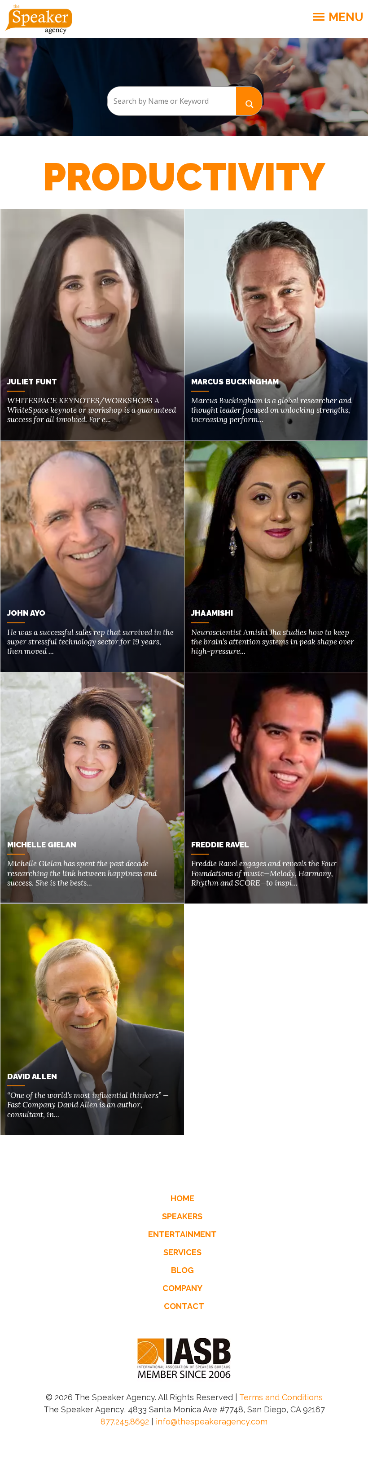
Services (182, 1252)
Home (182, 1198)
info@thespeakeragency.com (211, 1421)
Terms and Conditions (281, 1397)
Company (182, 1288)
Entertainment (182, 1234)
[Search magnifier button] (249, 101)
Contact (184, 1306)
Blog (182, 1270)
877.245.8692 (125, 1421)
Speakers (182, 1216)
